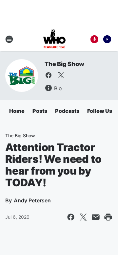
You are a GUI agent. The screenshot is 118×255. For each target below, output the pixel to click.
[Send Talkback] (94, 39)
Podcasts (67, 111)
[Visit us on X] (61, 75)
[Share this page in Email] (95, 217)
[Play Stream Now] (107, 39)
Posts (39, 111)
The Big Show (64, 63)
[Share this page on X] (83, 217)
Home (17, 111)
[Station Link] (54, 39)
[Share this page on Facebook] (70, 217)
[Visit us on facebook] (48, 75)
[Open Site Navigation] (9, 39)
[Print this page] (108, 217)
